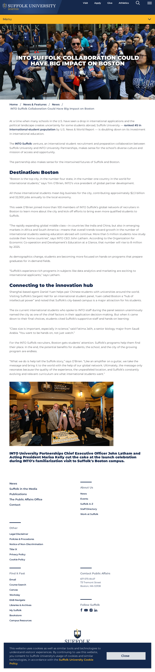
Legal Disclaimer (18, 534)
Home (13, 104)
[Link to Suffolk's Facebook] (81, 610)
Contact (14, 504)
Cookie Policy (17, 559)
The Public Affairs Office (25, 499)
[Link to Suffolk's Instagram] (91, 610)
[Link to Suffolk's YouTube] (86, 610)
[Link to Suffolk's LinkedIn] (95, 610)
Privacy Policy (17, 554)
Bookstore (15, 615)
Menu (7, 19)
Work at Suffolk (89, 514)
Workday (14, 594)
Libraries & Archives (20, 605)
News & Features (34, 104)
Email (12, 579)
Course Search (17, 584)
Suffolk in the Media (23, 489)
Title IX (13, 549)
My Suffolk (15, 610)
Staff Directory (88, 509)
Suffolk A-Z (86, 503)
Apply (97, 3)
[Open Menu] (149, 3)
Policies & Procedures (21, 539)
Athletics (124, 3)
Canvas (13, 589)
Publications (18, 494)
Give (109, 3)
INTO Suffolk (23, 143)
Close (125, 656)
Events (84, 498)
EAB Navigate (17, 600)
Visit (85, 3)
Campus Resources (20, 620)
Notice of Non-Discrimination (26, 544)
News (56, 104)
